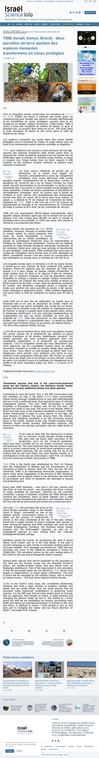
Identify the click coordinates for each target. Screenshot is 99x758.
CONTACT (29, 1)
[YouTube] (79, 12)
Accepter (9, 751)
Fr (86, 1)
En (90, 1)
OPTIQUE (79, 746)
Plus (87, 24)
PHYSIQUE (79, 24)
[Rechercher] (83, 12)
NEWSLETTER (90, 12)
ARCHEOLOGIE (88, 746)
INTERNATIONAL (53, 749)
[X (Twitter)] (70, 12)
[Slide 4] (91, 47)
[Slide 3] (89, 47)
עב (13, 24)
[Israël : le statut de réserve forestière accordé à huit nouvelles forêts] (6, 708)
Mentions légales (58, 754)
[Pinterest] (46, 630)
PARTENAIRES (50, 1)
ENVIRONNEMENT (68, 24)
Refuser (19, 751)
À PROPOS (39, 1)
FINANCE (43, 749)
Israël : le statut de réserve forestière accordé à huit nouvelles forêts (16, 708)
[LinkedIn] (76, 12)
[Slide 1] (82, 47)
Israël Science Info (45, 371)
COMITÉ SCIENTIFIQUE (65, 1)
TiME (6, 150)
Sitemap (66, 754)
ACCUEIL (19, 24)
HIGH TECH (28, 24)
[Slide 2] (85, 47)
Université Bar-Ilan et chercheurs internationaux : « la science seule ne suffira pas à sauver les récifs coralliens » (65, 708)
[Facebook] (73, 12)
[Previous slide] (80, 38)
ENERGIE (45, 24)
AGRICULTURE (55, 24)
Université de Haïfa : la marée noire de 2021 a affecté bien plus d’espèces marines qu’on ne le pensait (81, 683)
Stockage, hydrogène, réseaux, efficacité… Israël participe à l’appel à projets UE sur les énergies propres (89, 708)
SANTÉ (37, 24)
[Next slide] (93, 38)
